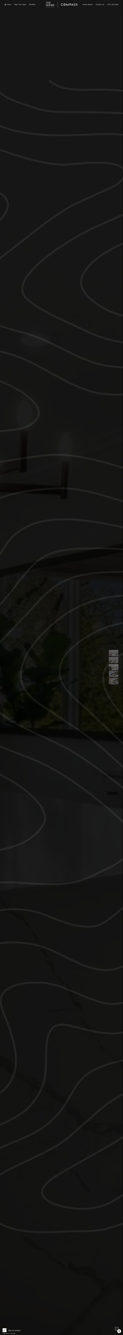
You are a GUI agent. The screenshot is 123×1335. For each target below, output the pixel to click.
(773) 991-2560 (112, 4)
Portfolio (32, 4)
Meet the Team (20, 4)
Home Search (88, 4)
